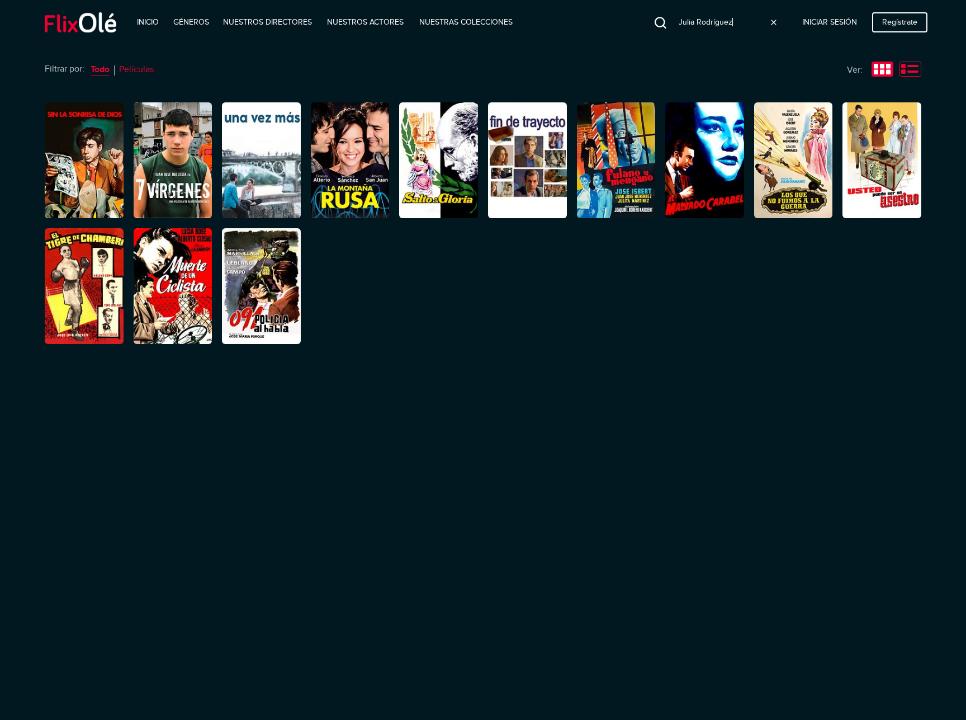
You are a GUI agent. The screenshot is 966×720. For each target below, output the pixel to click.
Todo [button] (100, 69)
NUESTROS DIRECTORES (267, 22)
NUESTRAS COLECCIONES (466, 22)
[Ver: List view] (910, 70)
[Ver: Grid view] (882, 70)
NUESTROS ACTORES (365, 22)
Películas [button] (136, 69)
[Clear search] (773, 22)
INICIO (148, 22)
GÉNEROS (191, 22)
